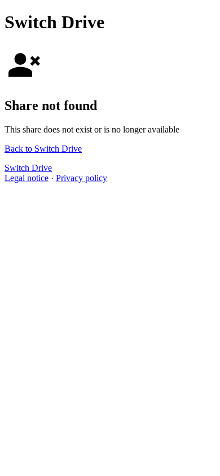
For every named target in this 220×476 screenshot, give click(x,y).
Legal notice (27, 178)
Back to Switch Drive (43, 148)
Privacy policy (81, 178)
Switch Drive (28, 168)
